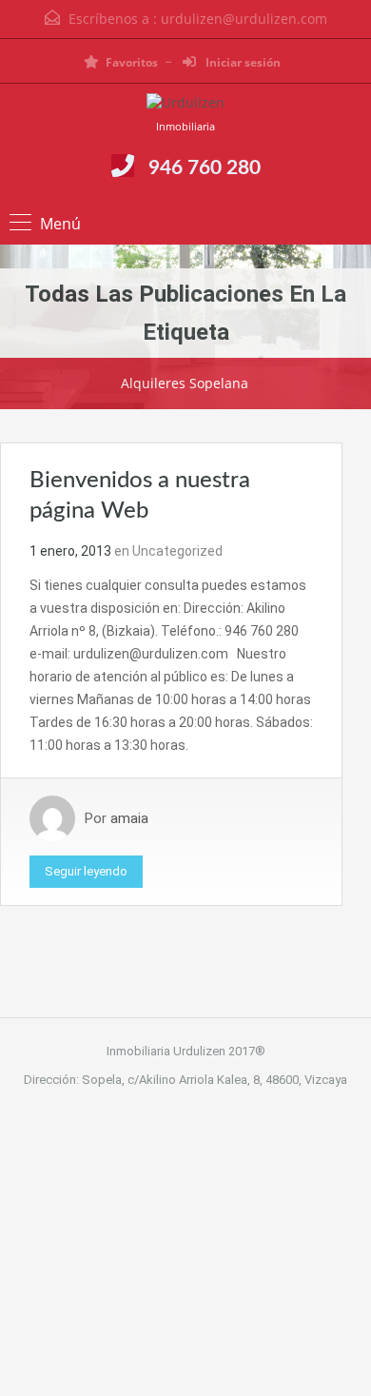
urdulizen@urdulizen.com (244, 19)
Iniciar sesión (242, 62)
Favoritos (132, 62)
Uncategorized (177, 551)
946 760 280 (204, 168)
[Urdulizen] (185, 105)
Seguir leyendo (86, 871)
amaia (129, 818)
